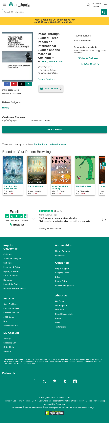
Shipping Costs (62, 273)
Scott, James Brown (52, 61)
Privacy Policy (24, 401)
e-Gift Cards (8, 317)
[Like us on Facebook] (34, 381)
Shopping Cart (9, 343)
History (5, 108)
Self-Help (7, 263)
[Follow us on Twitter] (44, 381)
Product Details (45, 79)
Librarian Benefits (11, 313)
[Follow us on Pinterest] (54, 381)
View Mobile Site (10, 325)
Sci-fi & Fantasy (10, 275)
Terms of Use (10, 401)
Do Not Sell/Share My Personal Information (51, 401)
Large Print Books (11, 284)
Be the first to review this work (50, 144)
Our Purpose (61, 305)
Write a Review (54, 129)
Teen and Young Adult (13, 258)
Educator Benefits (11, 308)
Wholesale (60, 255)
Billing (57, 277)
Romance (7, 280)
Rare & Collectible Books (14, 288)
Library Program (62, 251)
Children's (7, 254)
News (57, 322)
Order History (9, 347)
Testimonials (60, 327)
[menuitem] (97, 4)
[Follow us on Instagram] (75, 381)
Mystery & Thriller (11, 271)
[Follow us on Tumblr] (64, 381)
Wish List (7, 351)
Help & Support (62, 268)
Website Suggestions (64, 285)
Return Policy (61, 281)
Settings (7, 338)
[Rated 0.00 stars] (51, 67)
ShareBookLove (10, 304)
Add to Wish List (89, 58)
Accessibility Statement (54, 404)
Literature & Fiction (11, 267)
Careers (58, 318)
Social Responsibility (64, 314)
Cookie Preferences (95, 401)
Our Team (59, 310)
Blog (5, 321)
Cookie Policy (78, 401)
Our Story (59, 301)
